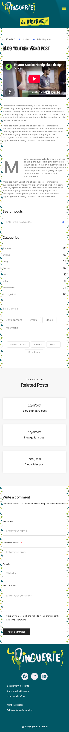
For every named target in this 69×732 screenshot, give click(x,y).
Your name (8, 521)
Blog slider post (34, 464)
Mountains (12, 327)
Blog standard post (35, 410)
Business (7, 248)
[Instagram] (34, 676)
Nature (6, 281)
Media (26, 39)
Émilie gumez (45, 39)
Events (34, 320)
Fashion (6, 268)
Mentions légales (15, 705)
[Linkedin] (44, 676)
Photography (9, 288)
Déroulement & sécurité (18, 686)
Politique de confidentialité (19, 710)
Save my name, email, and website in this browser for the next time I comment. (32, 618)
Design (6, 261)
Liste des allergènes (16, 696)
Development (14, 320)
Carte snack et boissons (18, 691)
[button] (64, 8)
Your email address (12, 543)
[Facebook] (24, 676)
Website (6, 564)
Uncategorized (9, 294)
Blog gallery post (34, 437)
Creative (6, 255)
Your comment (9, 585)
